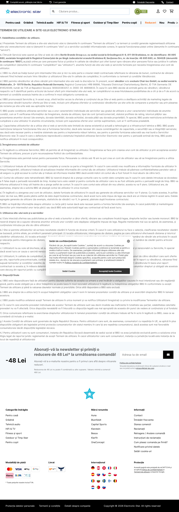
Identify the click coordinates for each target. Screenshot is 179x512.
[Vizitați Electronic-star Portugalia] (98, 487)
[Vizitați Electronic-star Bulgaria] (98, 481)
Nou (161, 22)
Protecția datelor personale (20, 505)
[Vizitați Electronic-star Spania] (93, 474)
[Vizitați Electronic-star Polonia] (115, 474)
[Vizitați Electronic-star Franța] (109, 468)
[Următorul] (177, 23)
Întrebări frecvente (145, 2)
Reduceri (150, 22)
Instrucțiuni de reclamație (147, 437)
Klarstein (95, 428)
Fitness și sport (14, 433)
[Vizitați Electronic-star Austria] (98, 468)
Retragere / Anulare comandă (149, 433)
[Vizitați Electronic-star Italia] (115, 468)
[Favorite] (164, 11)
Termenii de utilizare (142, 472)
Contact (169, 2)
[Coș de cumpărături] (171, 11)
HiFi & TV (10, 428)
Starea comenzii (142, 424)
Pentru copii (12, 442)
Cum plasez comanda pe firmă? (151, 442)
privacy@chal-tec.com (145, 368)
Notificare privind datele (147, 446)
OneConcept (97, 442)
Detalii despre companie (77, 505)
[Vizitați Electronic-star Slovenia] (104, 487)
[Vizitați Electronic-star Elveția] (104, 468)
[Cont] (158, 11)
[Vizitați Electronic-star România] (93, 481)
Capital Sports (99, 424)
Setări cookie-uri (143, 451)
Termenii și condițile (49, 505)
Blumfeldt (96, 419)
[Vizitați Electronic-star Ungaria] (109, 474)
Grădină (10, 419)
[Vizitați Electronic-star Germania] (93, 468)
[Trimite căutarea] (53, 11)
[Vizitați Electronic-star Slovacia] (98, 474)
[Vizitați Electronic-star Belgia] (115, 481)
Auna (93, 415)
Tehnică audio (13, 424)
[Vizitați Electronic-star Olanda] (93, 487)
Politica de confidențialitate (130, 363)
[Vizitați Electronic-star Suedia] (104, 481)
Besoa (94, 433)
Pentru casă (12, 415)
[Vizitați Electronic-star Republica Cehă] (104, 474)
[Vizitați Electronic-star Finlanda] (109, 481)
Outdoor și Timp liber (17, 437)
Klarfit (94, 437)
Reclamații (139, 428)
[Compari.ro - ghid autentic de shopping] (141, 11)
